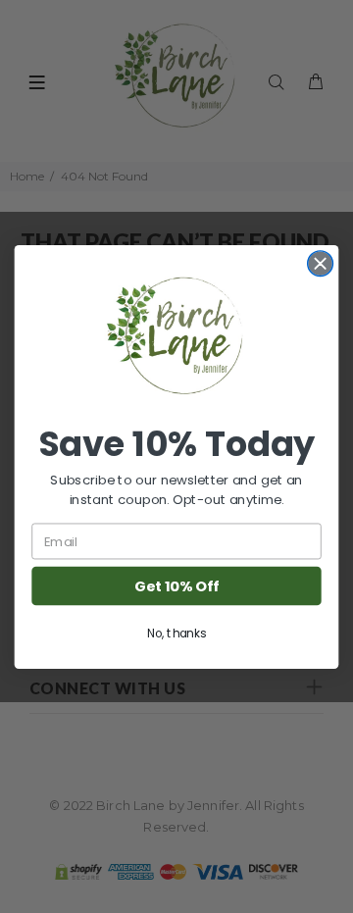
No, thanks (176, 633)
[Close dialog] (320, 263)
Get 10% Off (176, 586)
